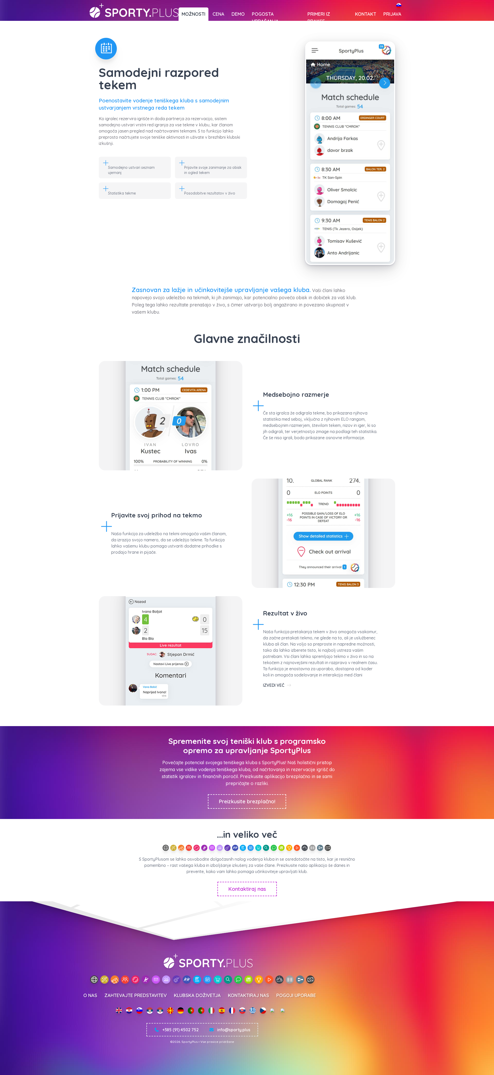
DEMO (238, 14)
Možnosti (193, 14)
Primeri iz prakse (318, 16)
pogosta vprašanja (265, 16)
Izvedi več (274, 685)
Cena (218, 14)
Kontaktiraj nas (247, 889)
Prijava (392, 14)
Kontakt (365, 14)
